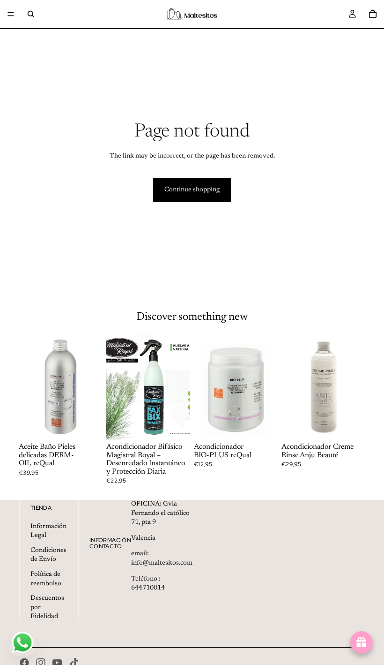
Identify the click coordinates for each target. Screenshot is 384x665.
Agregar (183, 424)
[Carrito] (372, 14)
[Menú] (11, 14)
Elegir (271, 424)
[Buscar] (31, 14)
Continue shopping (192, 190)
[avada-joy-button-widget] (361, 642)
